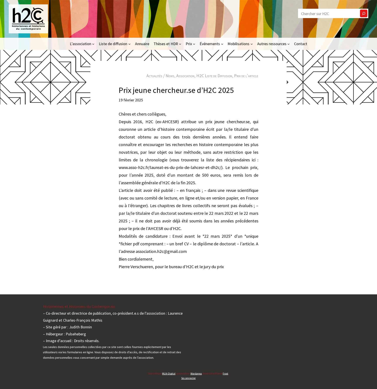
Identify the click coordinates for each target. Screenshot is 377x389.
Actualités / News (160, 75)
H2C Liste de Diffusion (214, 75)
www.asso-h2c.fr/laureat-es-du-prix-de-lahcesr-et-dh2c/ (170, 167)
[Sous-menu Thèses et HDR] (180, 44)
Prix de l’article (246, 75)
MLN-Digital (168, 373)
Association (185, 75)
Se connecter (188, 378)
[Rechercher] (363, 13)
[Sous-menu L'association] (93, 44)
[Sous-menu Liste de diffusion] (129, 44)
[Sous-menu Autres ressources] (288, 44)
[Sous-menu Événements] (222, 44)
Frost (225, 373)
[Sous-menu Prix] (194, 44)
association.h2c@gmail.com (161, 251)
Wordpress (196, 373)
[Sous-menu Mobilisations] (251, 44)
